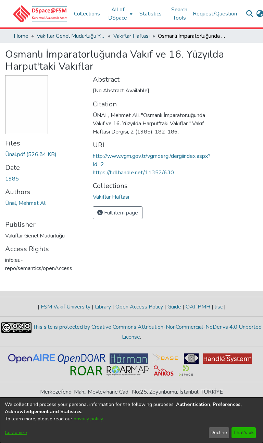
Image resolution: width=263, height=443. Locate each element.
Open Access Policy (139, 307)
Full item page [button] (120, 213)
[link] (31, 154)
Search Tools (179, 14)
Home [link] (21, 36)
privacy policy (88, 419)
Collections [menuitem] (87, 14)
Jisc (218, 307)
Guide (174, 307)
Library (102, 307)
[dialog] (131, 420)
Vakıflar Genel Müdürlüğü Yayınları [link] (71, 36)
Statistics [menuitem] (150, 14)
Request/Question (215, 14)
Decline (219, 432)
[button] (40, 13)
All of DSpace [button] (117, 14)
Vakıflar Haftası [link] (131, 36)
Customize (16, 432)
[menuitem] (120, 13)
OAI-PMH (198, 307)
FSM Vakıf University (65, 307)
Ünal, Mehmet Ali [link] (26, 203)
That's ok (243, 432)
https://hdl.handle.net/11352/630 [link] (133, 172)
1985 (12, 179)
